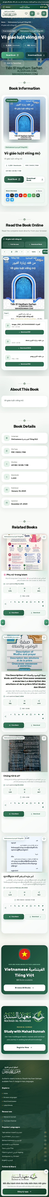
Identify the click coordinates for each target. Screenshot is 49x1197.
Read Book (10, 55)
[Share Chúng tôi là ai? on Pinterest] (22, 803)
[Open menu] (43, 13)
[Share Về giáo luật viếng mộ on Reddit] (25, 195)
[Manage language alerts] (38, 13)
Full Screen (14, 244)
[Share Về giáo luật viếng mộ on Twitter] (7, 199)
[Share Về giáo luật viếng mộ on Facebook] (7, 195)
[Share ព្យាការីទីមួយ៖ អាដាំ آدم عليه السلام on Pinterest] (22, 906)
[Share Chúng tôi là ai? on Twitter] (42, 803)
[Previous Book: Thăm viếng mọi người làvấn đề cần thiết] (2, 622)
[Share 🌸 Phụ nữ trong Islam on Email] (34, 602)
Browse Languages (10, 1097)
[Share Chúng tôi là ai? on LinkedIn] (19, 803)
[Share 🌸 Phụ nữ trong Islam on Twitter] (42, 602)
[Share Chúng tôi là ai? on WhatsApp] (30, 803)
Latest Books (8, 1105)
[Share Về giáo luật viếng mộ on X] (12, 195)
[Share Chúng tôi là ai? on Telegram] (42, 807)
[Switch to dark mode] (32, 13)
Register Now (23, 1048)
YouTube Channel (10, 1121)
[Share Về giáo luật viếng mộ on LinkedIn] (16, 195)
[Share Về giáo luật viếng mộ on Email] (33, 195)
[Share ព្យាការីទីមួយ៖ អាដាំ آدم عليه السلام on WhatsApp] (30, 906)
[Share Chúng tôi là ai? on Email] (34, 803)
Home (3, 22)
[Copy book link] (38, 195)
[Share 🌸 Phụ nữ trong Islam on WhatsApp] (30, 602)
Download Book (35, 55)
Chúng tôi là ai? (11, 776)
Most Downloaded (10, 1101)
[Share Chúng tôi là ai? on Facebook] (11, 803)
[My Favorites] (26, 13)
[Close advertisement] (46, 1171)
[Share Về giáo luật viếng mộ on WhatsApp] (29, 195)
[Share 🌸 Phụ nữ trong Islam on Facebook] (11, 602)
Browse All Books (23, 988)
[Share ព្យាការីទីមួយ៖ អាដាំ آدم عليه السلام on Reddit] (26, 906)
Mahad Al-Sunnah (10, 1117)
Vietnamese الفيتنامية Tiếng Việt (19, 22)
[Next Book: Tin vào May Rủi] (46, 622)
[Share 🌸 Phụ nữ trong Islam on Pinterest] (22, 602)
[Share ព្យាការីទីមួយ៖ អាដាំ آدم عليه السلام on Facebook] (11, 906)
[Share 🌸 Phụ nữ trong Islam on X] (15, 602)
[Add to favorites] (44, 537)
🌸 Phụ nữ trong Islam (15, 574)
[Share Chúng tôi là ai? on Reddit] (26, 803)
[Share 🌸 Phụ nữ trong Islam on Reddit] (26, 602)
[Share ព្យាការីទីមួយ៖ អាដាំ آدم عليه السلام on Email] (34, 906)
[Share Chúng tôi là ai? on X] (15, 803)
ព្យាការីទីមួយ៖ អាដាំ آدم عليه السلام (18, 876)
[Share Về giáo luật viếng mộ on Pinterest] (20, 195)
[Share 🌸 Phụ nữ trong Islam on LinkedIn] (19, 602)
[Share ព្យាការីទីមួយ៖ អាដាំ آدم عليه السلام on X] (15, 906)
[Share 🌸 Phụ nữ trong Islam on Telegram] (42, 606)
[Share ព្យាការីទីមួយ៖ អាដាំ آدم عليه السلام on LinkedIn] (19, 906)
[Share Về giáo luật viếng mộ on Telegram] (12, 199)
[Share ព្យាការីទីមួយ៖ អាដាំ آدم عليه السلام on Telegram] (42, 910)
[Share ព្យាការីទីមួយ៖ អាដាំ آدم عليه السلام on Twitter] (42, 906)
